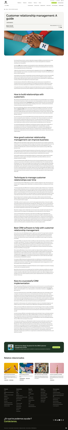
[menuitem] (62, 0)
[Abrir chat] (66, 428)
